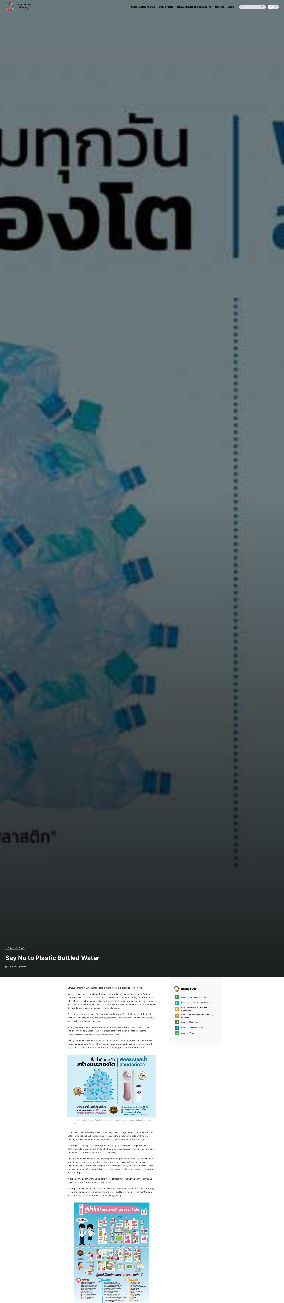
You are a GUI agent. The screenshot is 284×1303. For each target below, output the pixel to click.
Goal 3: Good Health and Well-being (196, 997)
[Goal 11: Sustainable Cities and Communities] (177, 1009)
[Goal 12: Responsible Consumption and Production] (177, 1016)
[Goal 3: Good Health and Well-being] (177, 997)
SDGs (231, 7)
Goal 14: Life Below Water (192, 1027)
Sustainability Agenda (143, 7)
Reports (219, 7)
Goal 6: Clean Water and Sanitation (196, 1003)
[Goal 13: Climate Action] (177, 1022)
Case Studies (166, 7)
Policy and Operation (17, 967)
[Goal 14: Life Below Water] (177, 1028)
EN (270, 7)
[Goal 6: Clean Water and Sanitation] (177, 1003)
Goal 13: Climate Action (191, 1022)
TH (276, 7)
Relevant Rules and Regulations (194, 7)
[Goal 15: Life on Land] (177, 1033)
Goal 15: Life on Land (190, 1033)
